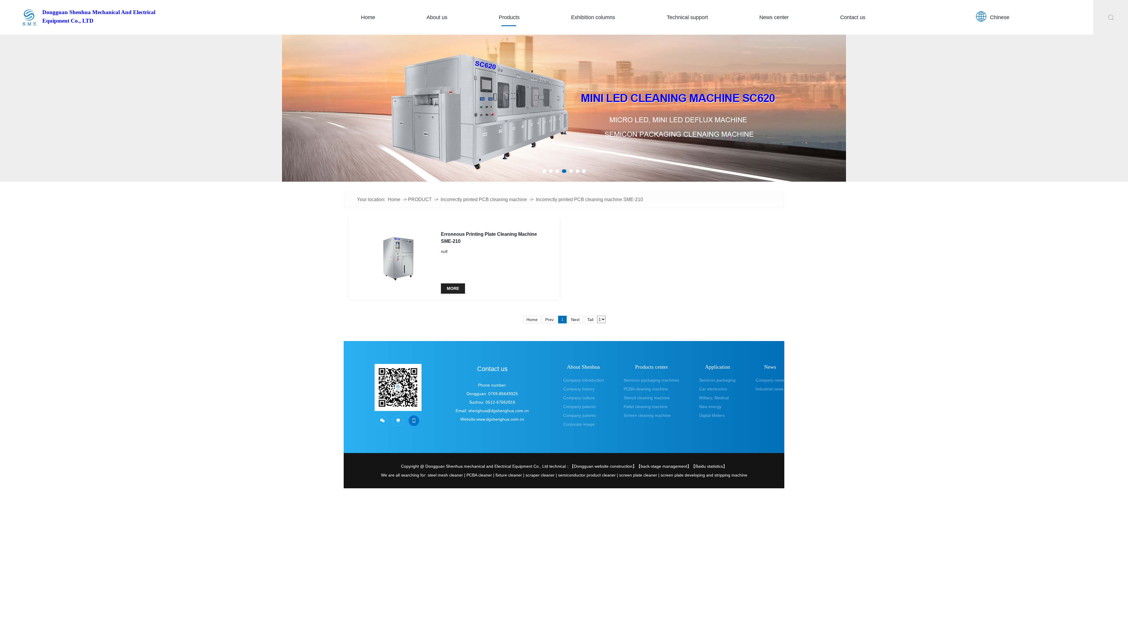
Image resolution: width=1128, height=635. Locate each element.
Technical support (687, 17)
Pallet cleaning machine (646, 406)
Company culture (579, 397)
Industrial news (769, 389)
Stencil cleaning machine (647, 397)
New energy (710, 406)
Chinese (999, 17)
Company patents (579, 406)
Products (509, 17)
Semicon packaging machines (651, 380)
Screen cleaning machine (647, 415)
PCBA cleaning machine (646, 389)
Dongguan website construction (603, 466)
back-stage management (664, 466)
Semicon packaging (717, 380)
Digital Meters (712, 415)
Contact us (852, 17)
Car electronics (713, 389)
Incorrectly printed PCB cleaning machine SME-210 (589, 199)
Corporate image (579, 424)
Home (368, 17)
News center (774, 17)
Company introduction (583, 380)
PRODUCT (420, 199)
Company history (579, 389)
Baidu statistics (709, 466)
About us (437, 17)
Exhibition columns (593, 17)
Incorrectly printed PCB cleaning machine (484, 199)
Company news (770, 380)
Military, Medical (714, 397)
